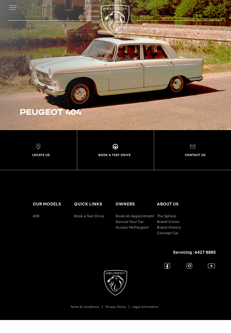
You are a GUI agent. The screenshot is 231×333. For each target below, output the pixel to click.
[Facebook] (167, 265)
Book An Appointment (134, 216)
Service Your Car (129, 221)
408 (36, 216)
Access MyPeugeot (132, 227)
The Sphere (166, 216)
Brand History (169, 227)
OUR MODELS (47, 204)
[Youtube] (211, 265)
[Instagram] (189, 265)
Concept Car (167, 233)
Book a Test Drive (89, 216)
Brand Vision (168, 221)
